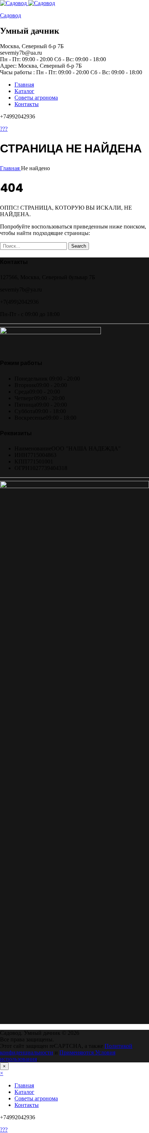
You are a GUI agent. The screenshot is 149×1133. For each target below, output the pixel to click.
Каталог (24, 91)
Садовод (10, 15)
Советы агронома (36, 98)
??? (4, 129)
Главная (24, 84)
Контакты (26, 104)
